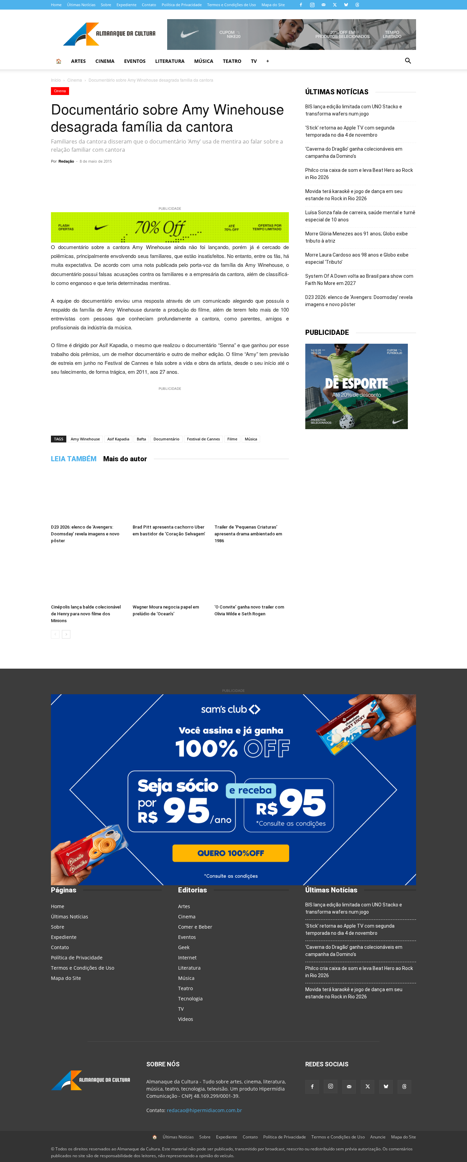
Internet (187, 957)
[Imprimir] (254, 176)
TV (254, 61)
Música (203, 61)
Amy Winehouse (85, 438)
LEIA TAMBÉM (73, 459)
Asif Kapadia (118, 438)
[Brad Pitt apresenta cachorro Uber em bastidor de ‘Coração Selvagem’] (170, 495)
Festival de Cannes (203, 438)
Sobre (106, 4)
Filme (232, 438)
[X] (335, 5)
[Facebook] (301, 5)
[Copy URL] (112, 176)
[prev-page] (55, 634)
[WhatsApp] (128, 176)
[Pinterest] (191, 176)
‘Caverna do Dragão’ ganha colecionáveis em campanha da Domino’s (353, 152)
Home (56, 4)
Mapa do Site (273, 4)
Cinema (105, 61)
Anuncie (378, 1137)
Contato (149, 4)
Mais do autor (125, 459)
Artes (78, 61)
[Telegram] (144, 176)
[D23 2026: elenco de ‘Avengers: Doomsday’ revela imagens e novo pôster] (88, 495)
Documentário (166, 438)
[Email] (238, 176)
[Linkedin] (222, 176)
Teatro (232, 61)
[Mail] (323, 5)
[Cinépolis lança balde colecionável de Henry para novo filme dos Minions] (88, 575)
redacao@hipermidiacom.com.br (204, 1110)
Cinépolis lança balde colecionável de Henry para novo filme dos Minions (86, 613)
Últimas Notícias (81, 4)
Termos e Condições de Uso (231, 4)
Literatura (170, 61)
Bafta (141, 438)
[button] (408, 61)
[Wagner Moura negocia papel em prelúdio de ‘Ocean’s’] (170, 575)
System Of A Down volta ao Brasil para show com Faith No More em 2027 (359, 279)
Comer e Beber (195, 927)
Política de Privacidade (182, 4)
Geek (183, 947)
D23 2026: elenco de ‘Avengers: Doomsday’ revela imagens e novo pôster (85, 533)
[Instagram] (312, 5)
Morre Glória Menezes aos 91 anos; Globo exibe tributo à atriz (356, 237)
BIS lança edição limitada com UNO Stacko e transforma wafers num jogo (353, 110)
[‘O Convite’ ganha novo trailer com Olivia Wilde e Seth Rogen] (251, 575)
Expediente (126, 4)
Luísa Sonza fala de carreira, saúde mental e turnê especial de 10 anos (360, 216)
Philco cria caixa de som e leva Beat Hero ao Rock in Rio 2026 (359, 173)
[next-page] (66, 634)
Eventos (135, 61)
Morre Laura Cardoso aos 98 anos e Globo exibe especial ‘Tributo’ (357, 258)
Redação (66, 161)
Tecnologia (190, 998)
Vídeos (185, 1019)
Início (56, 80)
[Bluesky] (346, 5)
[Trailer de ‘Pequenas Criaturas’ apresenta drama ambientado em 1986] (251, 495)
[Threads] (357, 5)
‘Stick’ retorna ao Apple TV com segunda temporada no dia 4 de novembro (350, 131)
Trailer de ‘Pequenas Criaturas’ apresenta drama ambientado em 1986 (248, 533)
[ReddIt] (207, 176)
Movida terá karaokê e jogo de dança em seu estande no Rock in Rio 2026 (353, 195)
